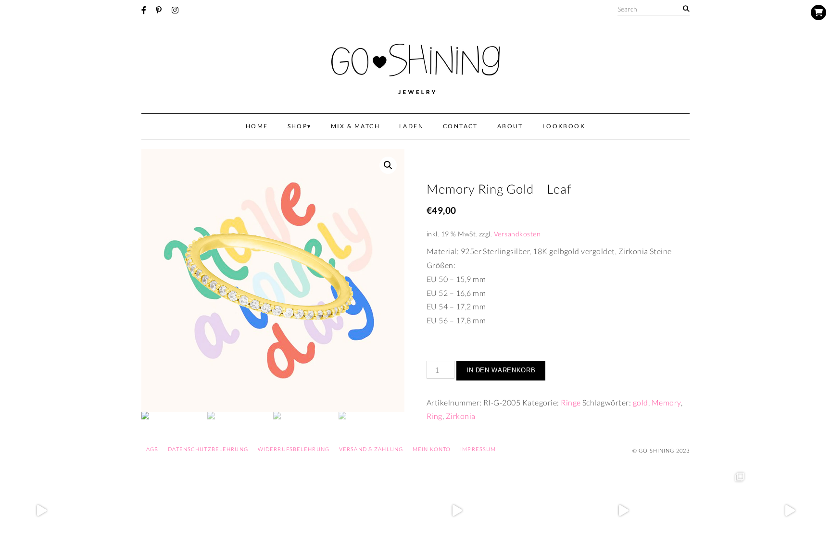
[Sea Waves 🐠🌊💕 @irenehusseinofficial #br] (374, 510)
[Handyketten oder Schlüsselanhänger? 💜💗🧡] (706, 510)
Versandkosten (517, 234)
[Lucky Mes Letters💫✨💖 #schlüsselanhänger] (41, 510)
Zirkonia (461, 415)
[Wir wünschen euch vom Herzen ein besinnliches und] (457, 510)
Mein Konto (432, 449)
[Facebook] (143, 10)
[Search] (686, 8)
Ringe (570, 402)
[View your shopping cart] (818, 12)
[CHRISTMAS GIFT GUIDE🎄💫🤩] (789, 510)
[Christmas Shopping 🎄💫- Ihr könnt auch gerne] (623, 510)
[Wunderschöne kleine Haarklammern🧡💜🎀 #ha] (124, 510)
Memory (666, 402)
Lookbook (563, 126)
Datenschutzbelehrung (208, 449)
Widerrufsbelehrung (293, 449)
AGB (152, 449)
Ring (434, 415)
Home (257, 126)
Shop (298, 126)
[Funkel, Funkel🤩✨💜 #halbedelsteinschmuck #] (208, 510)
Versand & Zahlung (371, 449)
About (510, 126)
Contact (460, 126)
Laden (411, 126)
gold (640, 402)
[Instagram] (175, 10)
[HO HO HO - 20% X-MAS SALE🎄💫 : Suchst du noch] (540, 510)
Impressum (478, 449)
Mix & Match (355, 126)
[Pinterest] (159, 10)
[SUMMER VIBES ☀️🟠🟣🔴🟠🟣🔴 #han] (290, 510)
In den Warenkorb (500, 370)
